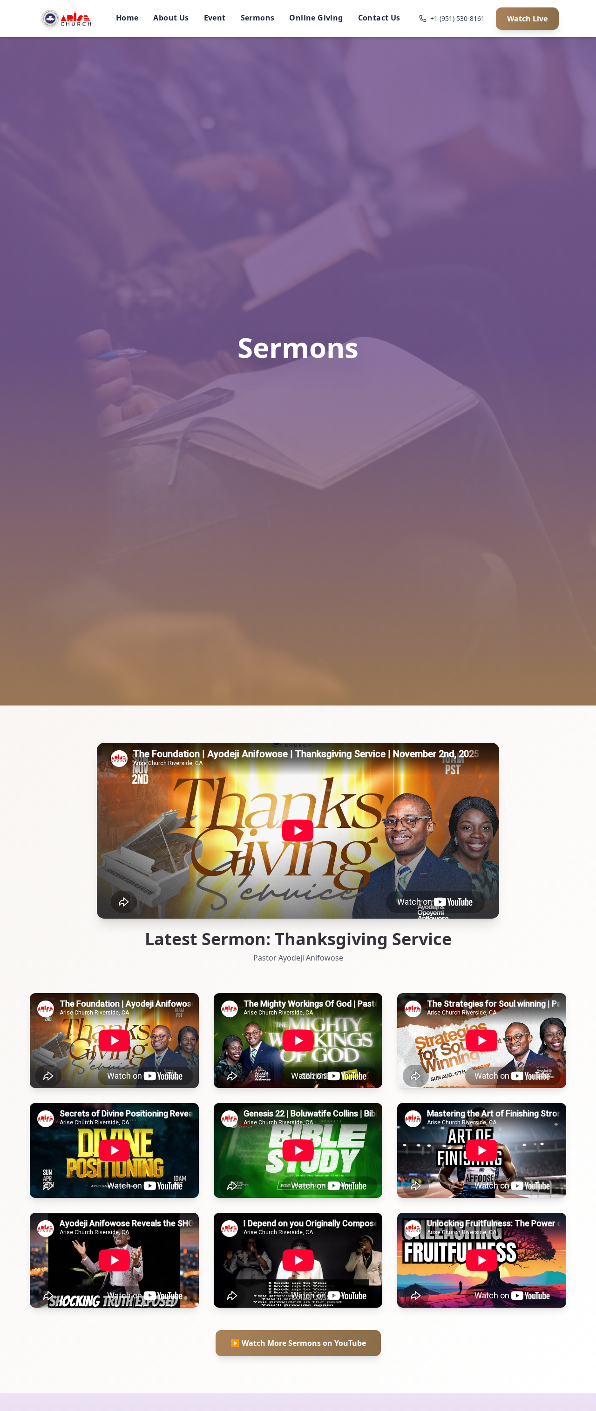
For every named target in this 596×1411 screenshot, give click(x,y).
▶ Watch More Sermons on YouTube (298, 1343)
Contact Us (379, 18)
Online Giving (316, 18)
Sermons (258, 18)
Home (127, 18)
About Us (171, 18)
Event (215, 18)
